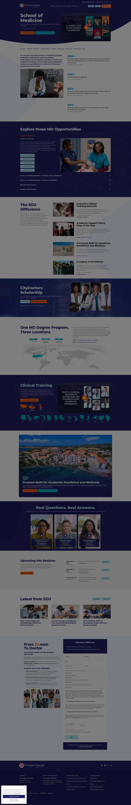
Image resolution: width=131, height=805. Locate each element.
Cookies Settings (13, 799)
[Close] (24, 787)
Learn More (17, 793)
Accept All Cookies (14, 796)
